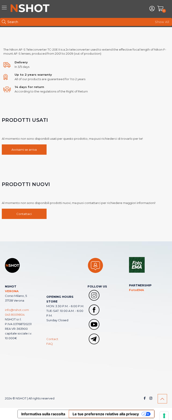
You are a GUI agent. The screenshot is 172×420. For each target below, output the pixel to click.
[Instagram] (150, 398)
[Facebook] (144, 398)
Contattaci (24, 214)
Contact (52, 339)
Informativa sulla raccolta (43, 414)
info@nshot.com (17, 310)
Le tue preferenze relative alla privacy (106, 414)
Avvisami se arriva (24, 149)
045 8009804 (15, 314)
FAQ (49, 343)
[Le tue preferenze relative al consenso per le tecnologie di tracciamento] (164, 415)
